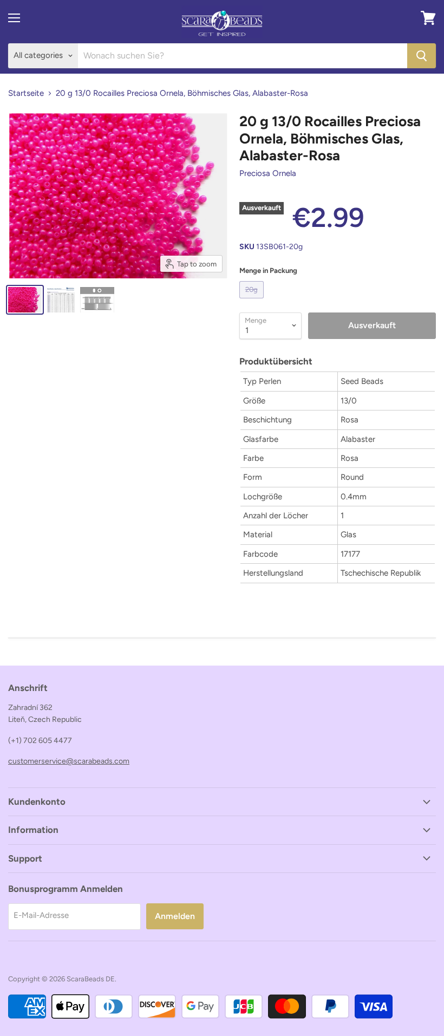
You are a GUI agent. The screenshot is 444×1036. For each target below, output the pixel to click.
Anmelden (175, 916)
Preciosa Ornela (267, 173)
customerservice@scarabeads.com (68, 761)
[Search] (421, 55)
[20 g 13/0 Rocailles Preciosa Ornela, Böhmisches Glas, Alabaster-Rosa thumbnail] (25, 300)
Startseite (26, 93)
